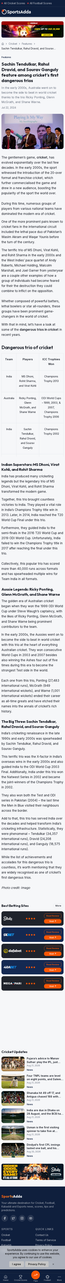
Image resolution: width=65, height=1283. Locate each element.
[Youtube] (30, 1218)
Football (6, 1240)
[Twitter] (13, 1218)
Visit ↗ (52, 921)
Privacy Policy (43, 1245)
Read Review (52, 916)
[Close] (53, 1264)
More (58, 905)
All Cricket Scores (14, 3)
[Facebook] (4, 1218)
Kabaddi (6, 1245)
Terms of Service (45, 1240)
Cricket (13, 43)
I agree (16, 1264)
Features (27, 43)
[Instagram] (22, 1218)
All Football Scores (41, 3)
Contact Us (41, 1234)
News (30, 1069)
